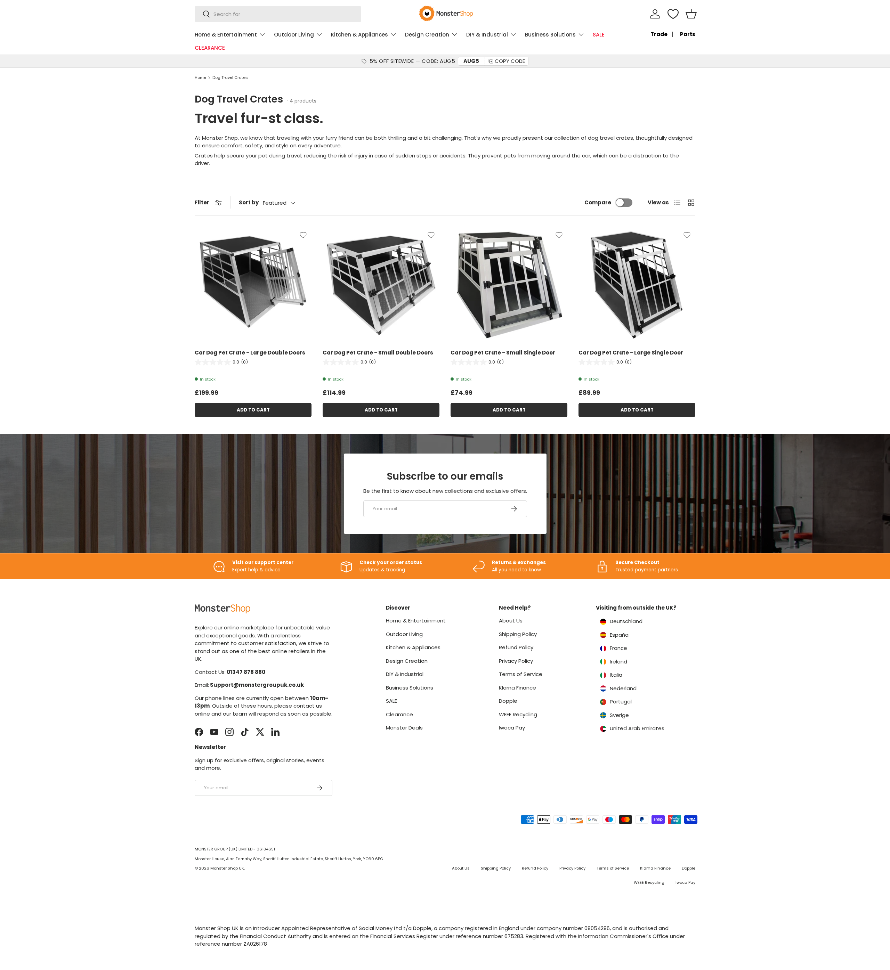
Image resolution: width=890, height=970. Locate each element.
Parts (687, 34)
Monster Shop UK (227, 868)
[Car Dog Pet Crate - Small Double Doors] (381, 285)
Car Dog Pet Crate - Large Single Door (630, 352)
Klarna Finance (517, 687)
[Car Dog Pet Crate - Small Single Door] (509, 285)
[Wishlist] (673, 14)
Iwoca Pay (512, 727)
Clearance (399, 714)
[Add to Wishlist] (303, 235)
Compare (597, 202)
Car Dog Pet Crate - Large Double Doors (250, 352)
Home (200, 78)
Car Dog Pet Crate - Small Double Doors (378, 352)
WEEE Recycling (518, 714)
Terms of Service (520, 674)
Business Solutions (550, 34)
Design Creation (427, 34)
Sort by (249, 202)
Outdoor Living (294, 34)
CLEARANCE (210, 47)
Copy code (510, 61)
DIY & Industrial (487, 34)
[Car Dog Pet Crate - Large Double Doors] (253, 285)
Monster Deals (404, 727)
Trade (659, 34)
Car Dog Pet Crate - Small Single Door (503, 352)
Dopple (508, 700)
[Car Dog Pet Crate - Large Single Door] (636, 285)
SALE (599, 34)
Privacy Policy (516, 661)
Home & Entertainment (226, 34)
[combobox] (278, 14)
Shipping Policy (518, 634)
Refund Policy (516, 647)
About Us (511, 620)
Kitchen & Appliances (359, 34)
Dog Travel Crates (230, 78)
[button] (691, 14)
